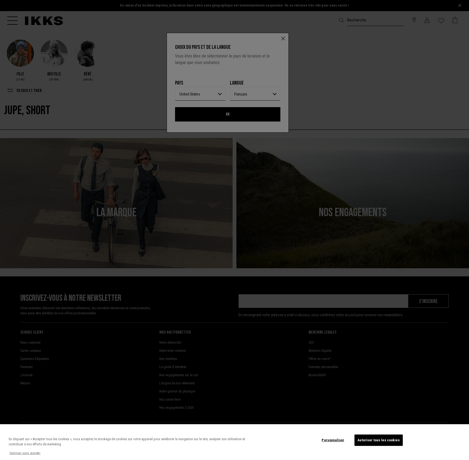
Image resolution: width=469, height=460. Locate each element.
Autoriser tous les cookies (378, 440)
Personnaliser (333, 440)
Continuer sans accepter (25, 453)
